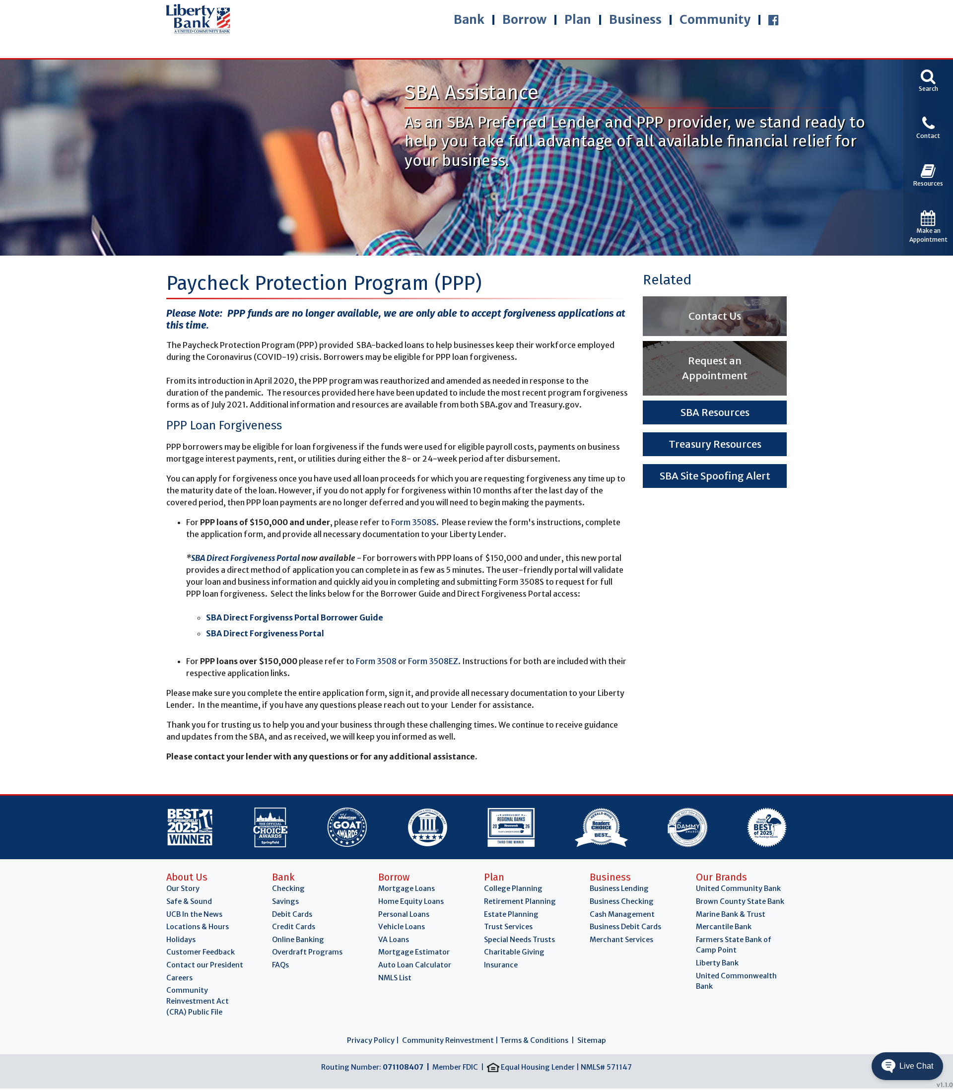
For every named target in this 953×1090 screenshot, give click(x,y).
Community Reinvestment (448, 1040)
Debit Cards (292, 914)
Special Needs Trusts (519, 939)
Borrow (524, 19)
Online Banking (298, 939)
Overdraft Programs (307, 952)
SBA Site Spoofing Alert (715, 476)
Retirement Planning (520, 901)
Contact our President (204, 964)
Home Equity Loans (411, 901)
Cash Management (622, 914)
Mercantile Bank (723, 926)
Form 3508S (413, 522)
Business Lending (619, 888)
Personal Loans (403, 914)
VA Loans (393, 939)
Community (715, 19)
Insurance (501, 964)
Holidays (181, 939)
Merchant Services (621, 939)
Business (635, 19)
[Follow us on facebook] (773, 20)
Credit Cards (293, 926)
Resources (928, 183)
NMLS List (394, 977)
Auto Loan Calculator (414, 964)
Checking (288, 888)
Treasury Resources (715, 444)
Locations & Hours (197, 926)
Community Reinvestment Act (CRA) (197, 1001)
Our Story (183, 888)
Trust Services (508, 926)
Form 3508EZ (433, 661)
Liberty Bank (717, 962)
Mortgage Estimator (414, 952)
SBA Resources (715, 412)
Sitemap (591, 1040)
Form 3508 (376, 661)
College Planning (513, 888)
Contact (928, 135)
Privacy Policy (371, 1040)
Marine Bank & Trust (730, 914)
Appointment (928, 235)
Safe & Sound (189, 901)
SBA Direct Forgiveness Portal (245, 558)
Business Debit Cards (625, 926)
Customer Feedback (200, 952)
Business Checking (622, 901)
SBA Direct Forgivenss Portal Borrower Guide (294, 617)
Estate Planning (511, 914)
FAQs (280, 964)
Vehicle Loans (401, 926)
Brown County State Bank (740, 901)
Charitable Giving (514, 952)
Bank (469, 19)
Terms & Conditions (534, 1040)
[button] (907, 1066)
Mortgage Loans (406, 888)
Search (928, 88)
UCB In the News (194, 914)
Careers (179, 977)
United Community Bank (738, 888)
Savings (285, 901)
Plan (577, 19)
